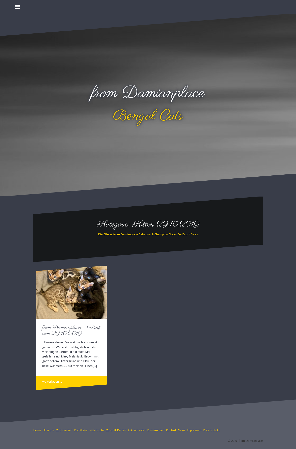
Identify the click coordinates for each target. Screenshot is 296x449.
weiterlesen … (52, 381)
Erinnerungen (155, 430)
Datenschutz (211, 430)
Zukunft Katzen (116, 430)
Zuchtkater (81, 430)
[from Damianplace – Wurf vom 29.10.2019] (72, 293)
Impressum (194, 430)
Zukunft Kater (137, 430)
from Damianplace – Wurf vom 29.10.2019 (71, 331)
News (181, 430)
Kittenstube (97, 430)
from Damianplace (148, 93)
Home (37, 430)
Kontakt (171, 430)
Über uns (49, 430)
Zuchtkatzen (64, 430)
